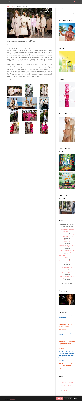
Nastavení (75, 398)
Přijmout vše (59, 398)
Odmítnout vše (68, 398)
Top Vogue (9, 2)
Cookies (63, 2)
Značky (11, 6)
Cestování (49, 2)
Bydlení (56, 2)
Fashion (34, 2)
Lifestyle (41, 2)
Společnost (26, 2)
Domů (8, 6)
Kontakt (69, 2)
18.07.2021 (10, 44)
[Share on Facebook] (28, 140)
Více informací (12, 399)
